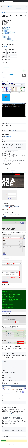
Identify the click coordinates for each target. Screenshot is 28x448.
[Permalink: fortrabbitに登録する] (1, 168)
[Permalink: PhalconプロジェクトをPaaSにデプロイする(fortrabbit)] (1, 15)
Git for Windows (6, 67)
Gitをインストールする (6, 28)
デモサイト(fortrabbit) (6, 36)
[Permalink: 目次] (1, 26)
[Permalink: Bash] (1, 121)
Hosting (5, 46)
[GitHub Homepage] (11, 446)
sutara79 (3, 6)
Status (11, 444)
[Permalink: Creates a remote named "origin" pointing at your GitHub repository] (2, 417)
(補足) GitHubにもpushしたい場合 (7, 33)
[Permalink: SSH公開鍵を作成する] (1, 134)
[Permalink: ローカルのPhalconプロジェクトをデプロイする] (1, 346)
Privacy (7, 444)
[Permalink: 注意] (1, 395)
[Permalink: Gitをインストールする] (1, 62)
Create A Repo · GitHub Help (8, 413)
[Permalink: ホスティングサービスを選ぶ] (1, 44)
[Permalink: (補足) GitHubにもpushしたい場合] (1, 407)
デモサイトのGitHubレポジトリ (7, 37)
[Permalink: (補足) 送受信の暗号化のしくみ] (1, 153)
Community (14, 444)
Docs (16, 444)
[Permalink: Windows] (1, 65)
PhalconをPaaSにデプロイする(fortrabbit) (8, 41)
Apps (5, 216)
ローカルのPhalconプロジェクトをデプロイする (9, 32)
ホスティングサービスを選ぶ (7, 27)
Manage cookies (21, 444)
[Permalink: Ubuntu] (1, 118)
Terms (5, 444)
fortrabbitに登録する (6, 30)
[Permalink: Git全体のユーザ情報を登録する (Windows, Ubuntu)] (1, 125)
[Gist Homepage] (3, 1)
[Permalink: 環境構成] (1, 19)
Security (10, 444)
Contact (18, 444)
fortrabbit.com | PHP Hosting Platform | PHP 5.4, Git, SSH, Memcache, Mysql (15, 172)
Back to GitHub (18, 1)
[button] (21, 8)
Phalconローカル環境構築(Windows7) (8, 38)
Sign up (25, 1)
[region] (14, 226)
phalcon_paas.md (9, 6)
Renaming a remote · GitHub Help (9, 424)
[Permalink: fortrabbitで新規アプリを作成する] (1, 212)
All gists (15, 1)
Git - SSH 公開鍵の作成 (7, 136)
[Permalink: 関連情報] (1, 35)
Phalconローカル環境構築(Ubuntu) (7, 39)
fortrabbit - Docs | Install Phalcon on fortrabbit (10, 404)
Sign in (22, 1)
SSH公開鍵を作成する (6, 29)
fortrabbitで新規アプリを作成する (7, 31)
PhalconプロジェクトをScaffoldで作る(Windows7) (10, 40)
